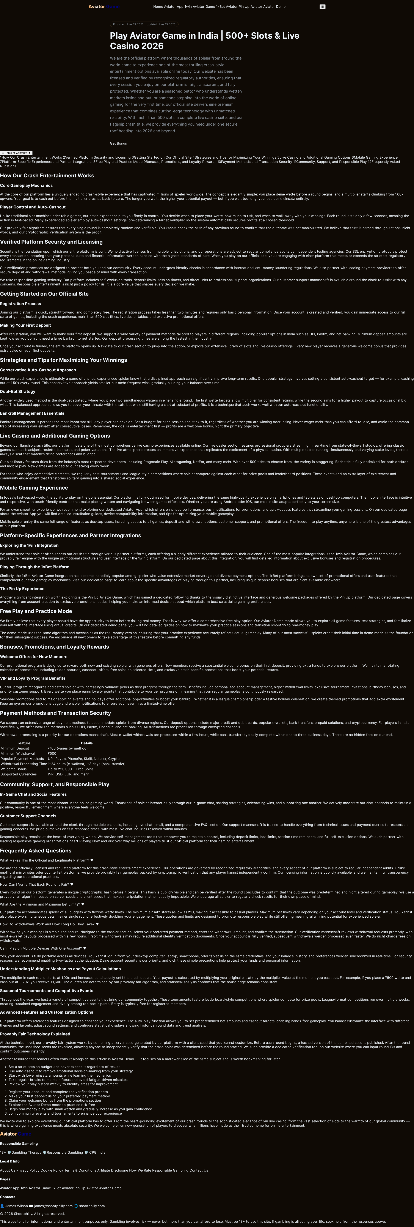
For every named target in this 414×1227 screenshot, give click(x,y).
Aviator (267, 621)
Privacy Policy (27, 1170)
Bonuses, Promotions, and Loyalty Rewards (180, 161)
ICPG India (94, 1152)
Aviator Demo (274, 6)
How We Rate (140, 1170)
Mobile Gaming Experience (375, 157)
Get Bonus (118, 143)
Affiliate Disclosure (112, 1170)
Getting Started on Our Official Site (161, 157)
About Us (7, 1170)
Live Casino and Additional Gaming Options (314, 157)
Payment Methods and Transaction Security (254, 161)
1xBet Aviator (227, 6)
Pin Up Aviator (250, 6)
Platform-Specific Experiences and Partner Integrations (46, 161)
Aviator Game (355, 554)
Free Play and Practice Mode (118, 161)
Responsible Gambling (62, 1152)
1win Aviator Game (200, 6)
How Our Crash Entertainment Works (31, 157)
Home (158, 6)
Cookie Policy (52, 1170)
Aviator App (173, 6)
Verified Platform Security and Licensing (97, 157)
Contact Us (199, 1170)
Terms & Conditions (80, 1170)
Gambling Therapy (24, 1152)
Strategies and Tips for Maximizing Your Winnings (234, 157)
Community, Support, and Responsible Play (330, 161)
